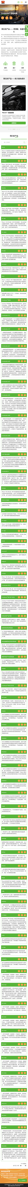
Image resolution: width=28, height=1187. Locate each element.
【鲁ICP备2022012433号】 (14, 1185)
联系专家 (6, 17)
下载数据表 (2, 17)
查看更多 (14, 123)
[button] (9, 22)
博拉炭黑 (17, 1184)
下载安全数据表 (10, 17)
